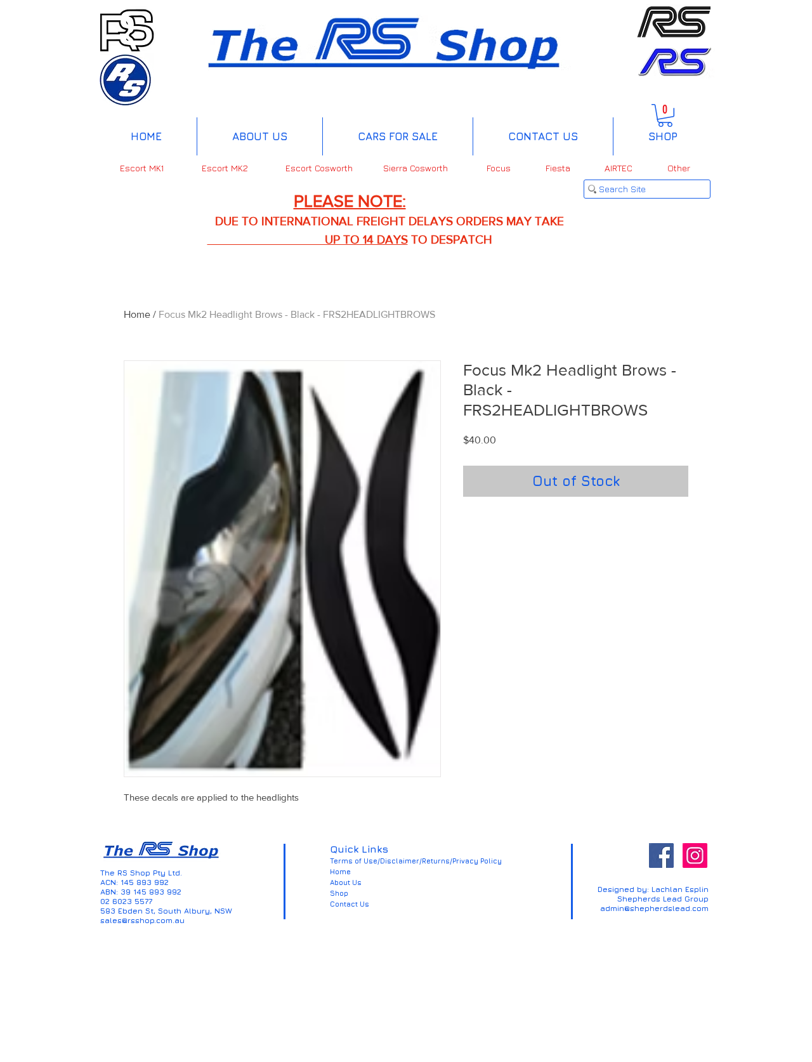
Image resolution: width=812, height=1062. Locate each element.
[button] (665, 115)
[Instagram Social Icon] (695, 855)
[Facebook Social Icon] (661, 855)
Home (137, 314)
